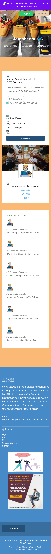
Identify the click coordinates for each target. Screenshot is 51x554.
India (15, 46)
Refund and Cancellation (26, 550)
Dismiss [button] (33, 6)
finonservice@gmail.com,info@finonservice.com (24, 419)
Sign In (26, 13)
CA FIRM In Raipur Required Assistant (23, 275)
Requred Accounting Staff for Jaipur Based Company (24, 340)
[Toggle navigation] (5, 13)
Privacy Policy (36, 547)
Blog (4, 440)
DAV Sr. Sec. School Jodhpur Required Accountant (24, 254)
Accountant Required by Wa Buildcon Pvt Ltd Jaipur (24, 297)
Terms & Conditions (17, 547)
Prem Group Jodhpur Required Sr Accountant (24, 232)
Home (5, 46)
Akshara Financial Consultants (21, 79)
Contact (5, 446)
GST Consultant (16, 82)
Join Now (41, 13)
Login (4, 434)
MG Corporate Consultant (16, 229)
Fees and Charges (10, 443)
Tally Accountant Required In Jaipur (22, 318)
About (5, 437)
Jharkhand (27, 46)
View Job (25, 138)
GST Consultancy (16, 99)
